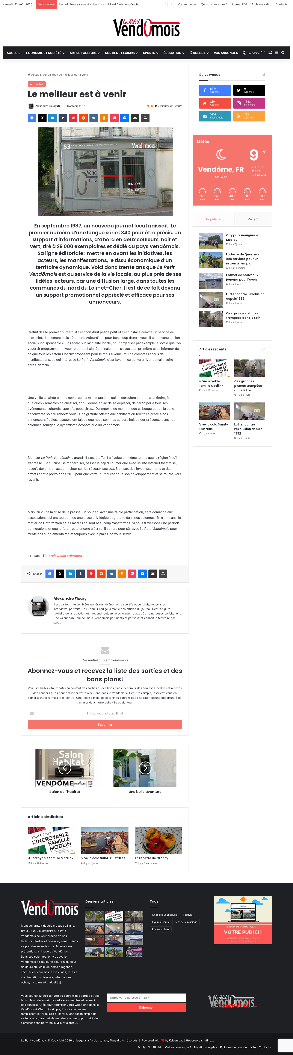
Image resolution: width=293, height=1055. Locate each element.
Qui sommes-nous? (214, 4)
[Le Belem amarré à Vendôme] (134, 928)
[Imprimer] (145, 118)
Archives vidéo (261, 4)
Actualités (49, 74)
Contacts (282, 4)
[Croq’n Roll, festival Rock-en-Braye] (134, 952)
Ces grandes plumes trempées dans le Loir (243, 315)
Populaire (213, 219)
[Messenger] (124, 118)
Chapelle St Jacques (164, 914)
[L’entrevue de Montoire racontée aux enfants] (94, 916)
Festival (187, 914)
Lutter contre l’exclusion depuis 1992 (248, 429)
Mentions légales (205, 1047)
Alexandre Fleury (46, 105)
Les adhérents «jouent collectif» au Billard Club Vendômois (98, 4)
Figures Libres (160, 922)
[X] (42, 118)
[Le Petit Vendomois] (146, 27)
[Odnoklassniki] (104, 118)
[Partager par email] (135, 118)
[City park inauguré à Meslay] (211, 241)
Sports (149, 53)
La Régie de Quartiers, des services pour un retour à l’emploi (243, 259)
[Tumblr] (63, 118)
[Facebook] (32, 118)
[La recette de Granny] (158, 840)
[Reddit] (83, 118)
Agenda (198, 53)
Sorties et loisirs (120, 53)
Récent (253, 219)
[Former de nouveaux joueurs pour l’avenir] (211, 281)
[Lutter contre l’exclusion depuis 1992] (211, 300)
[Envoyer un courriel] (58, 105)
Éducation (172, 53)
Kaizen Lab (176, 1040)
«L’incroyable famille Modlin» (50, 858)
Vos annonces (187, 4)
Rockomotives (160, 929)
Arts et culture (83, 53)
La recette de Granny (151, 858)
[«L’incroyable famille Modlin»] (51, 840)
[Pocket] (114, 118)
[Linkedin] (52, 118)
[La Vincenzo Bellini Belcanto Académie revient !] (94, 940)
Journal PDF (239, 4)
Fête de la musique (186, 922)
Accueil (13, 53)
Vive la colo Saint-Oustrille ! (103, 858)
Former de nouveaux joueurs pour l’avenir (242, 277)
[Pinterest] (73, 118)
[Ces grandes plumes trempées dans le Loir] (211, 319)
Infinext (209, 1040)
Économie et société (43, 53)
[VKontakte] (93, 118)
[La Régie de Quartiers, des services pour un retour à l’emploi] (211, 260)
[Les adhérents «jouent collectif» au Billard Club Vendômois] (114, 940)
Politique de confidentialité (238, 1047)
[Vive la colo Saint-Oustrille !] (104, 840)
